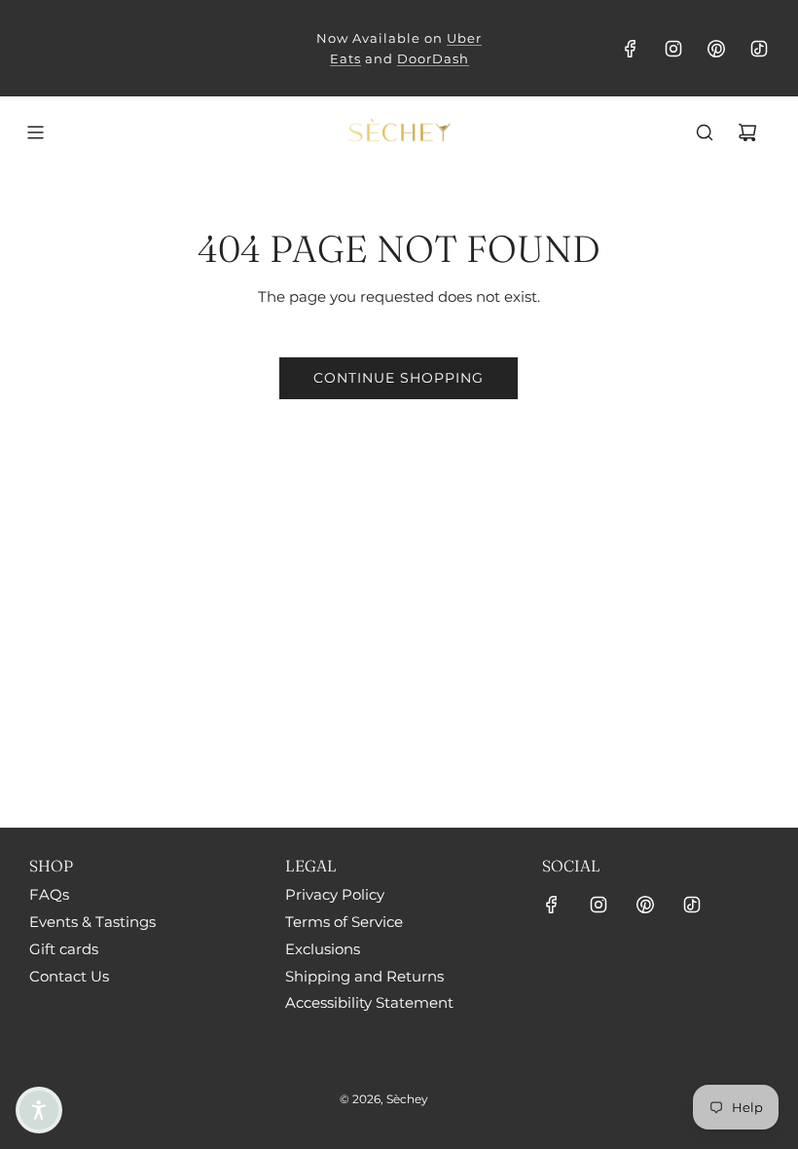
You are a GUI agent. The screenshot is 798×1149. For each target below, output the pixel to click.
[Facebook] (630, 48)
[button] (39, 1110)
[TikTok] (759, 48)
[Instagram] (673, 48)
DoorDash (433, 58)
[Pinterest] (716, 48)
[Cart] (747, 132)
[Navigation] (35, 132)
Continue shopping (398, 378)
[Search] (704, 132)
